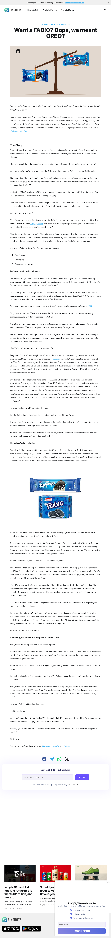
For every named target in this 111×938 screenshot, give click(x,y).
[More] (78, 10)
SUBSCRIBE (82, 777)
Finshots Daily (33, 10)
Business (65, 24)
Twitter (67, 746)
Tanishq (56, 358)
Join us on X (72, 785)
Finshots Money (67, 10)
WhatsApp (45, 746)
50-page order (36, 223)
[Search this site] (105, 10)
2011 (90, 306)
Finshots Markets (50, 10)
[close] (108, 2)
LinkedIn (55, 746)
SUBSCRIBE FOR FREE (81, 931)
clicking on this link (18, 131)
